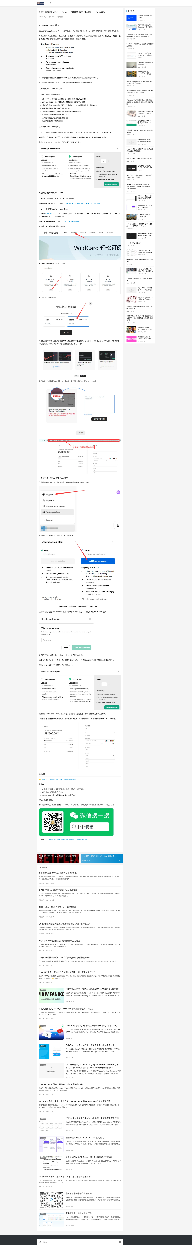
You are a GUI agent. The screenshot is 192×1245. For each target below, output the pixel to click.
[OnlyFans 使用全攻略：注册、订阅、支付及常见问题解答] (131, 271)
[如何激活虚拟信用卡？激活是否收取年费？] (131, 65)
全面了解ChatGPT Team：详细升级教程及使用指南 (89, 1157)
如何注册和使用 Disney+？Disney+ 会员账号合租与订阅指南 (66, 1009)
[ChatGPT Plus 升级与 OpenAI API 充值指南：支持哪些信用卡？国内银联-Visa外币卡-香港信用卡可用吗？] (131, 55)
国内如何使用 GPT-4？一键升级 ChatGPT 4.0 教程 (145, 123)
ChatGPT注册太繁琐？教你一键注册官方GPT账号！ (83, 203)
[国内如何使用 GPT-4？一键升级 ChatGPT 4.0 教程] (131, 123)
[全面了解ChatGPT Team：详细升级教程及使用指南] (51, 1163)
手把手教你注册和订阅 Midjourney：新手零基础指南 (145, 27)
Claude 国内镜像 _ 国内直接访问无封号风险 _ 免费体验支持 (92, 1025)
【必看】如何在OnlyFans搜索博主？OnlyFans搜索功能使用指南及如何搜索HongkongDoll (138, 186)
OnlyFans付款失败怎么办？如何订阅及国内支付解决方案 (64, 957)
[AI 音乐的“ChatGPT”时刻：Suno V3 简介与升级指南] (131, 290)
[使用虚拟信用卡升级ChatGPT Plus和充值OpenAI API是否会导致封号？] (131, 339)
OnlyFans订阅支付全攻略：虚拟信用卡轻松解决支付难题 (91, 1045)
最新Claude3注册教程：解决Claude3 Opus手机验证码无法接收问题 (145, 141)
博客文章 (60, 17)
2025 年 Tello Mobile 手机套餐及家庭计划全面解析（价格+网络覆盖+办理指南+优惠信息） (139, 318)
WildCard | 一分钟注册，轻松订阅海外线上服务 (59, 779)
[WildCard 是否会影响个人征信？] (131, 18)
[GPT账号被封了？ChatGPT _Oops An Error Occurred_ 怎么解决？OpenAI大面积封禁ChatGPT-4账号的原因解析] (51, 1071)
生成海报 (44, 1242)
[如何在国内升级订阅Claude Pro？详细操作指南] (131, 252)
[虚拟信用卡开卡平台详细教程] (51, 1199)
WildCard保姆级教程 (72, 221)
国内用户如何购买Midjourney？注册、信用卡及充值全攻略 (145, 329)
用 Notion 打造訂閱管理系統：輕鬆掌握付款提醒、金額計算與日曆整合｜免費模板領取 (139, 102)
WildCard (48, 214)
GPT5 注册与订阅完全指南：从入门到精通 (58, 890)
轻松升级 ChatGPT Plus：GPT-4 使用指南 (85, 1137)
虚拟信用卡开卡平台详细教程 (79, 1193)
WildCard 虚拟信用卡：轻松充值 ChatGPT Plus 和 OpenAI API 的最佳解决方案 (74, 1101)
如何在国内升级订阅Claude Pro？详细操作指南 (145, 252)
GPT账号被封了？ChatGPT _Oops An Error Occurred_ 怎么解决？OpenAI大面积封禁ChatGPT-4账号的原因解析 (93, 1066)
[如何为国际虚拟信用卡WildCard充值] (131, 217)
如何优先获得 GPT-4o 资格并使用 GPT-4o (58, 873)
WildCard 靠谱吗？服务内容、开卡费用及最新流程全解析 (64, 1176)
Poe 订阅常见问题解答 (133, 243)
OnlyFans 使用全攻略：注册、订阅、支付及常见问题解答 (145, 271)
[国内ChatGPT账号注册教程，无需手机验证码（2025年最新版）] (131, 207)
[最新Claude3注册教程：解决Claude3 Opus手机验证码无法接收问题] (131, 142)
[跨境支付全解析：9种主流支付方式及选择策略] (131, 198)
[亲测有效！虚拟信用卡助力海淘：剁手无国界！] (131, 299)
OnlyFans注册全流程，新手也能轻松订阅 (139, 158)
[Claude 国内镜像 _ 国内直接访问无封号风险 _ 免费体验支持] (51, 1032)
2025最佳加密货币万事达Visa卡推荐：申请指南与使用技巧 (92, 1118)
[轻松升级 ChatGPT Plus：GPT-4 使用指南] (51, 1144)
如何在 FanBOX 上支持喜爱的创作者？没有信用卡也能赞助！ (93, 989)
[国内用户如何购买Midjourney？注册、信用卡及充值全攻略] (131, 329)
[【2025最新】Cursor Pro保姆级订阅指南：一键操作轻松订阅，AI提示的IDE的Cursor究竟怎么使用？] (131, 236)
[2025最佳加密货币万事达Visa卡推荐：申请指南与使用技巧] (51, 1124)
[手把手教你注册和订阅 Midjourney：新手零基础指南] (131, 27)
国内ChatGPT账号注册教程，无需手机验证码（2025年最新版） (145, 207)
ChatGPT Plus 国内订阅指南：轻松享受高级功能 (61, 1084)
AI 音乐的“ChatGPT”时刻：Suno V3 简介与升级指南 (145, 290)
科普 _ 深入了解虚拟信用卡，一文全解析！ (58, 907)
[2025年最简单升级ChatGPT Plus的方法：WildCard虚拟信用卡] (131, 74)
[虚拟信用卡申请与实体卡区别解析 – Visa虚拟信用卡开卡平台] (131, 114)
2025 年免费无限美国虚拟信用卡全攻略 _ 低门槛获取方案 (64, 924)
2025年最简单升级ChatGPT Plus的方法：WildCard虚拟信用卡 (145, 74)
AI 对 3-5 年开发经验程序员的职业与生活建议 (59, 941)
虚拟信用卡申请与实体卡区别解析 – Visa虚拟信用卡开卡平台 (145, 113)
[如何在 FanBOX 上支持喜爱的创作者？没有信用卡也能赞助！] (51, 995)
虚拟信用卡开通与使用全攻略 (79, 1213)
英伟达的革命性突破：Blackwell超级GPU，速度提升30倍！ (66, 840)
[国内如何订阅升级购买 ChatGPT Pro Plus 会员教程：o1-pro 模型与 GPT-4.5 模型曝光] (131, 168)
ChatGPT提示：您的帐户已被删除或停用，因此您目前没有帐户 (67, 972)
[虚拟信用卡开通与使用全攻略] (51, 1219)
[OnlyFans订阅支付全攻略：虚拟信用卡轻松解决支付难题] (51, 1051)
